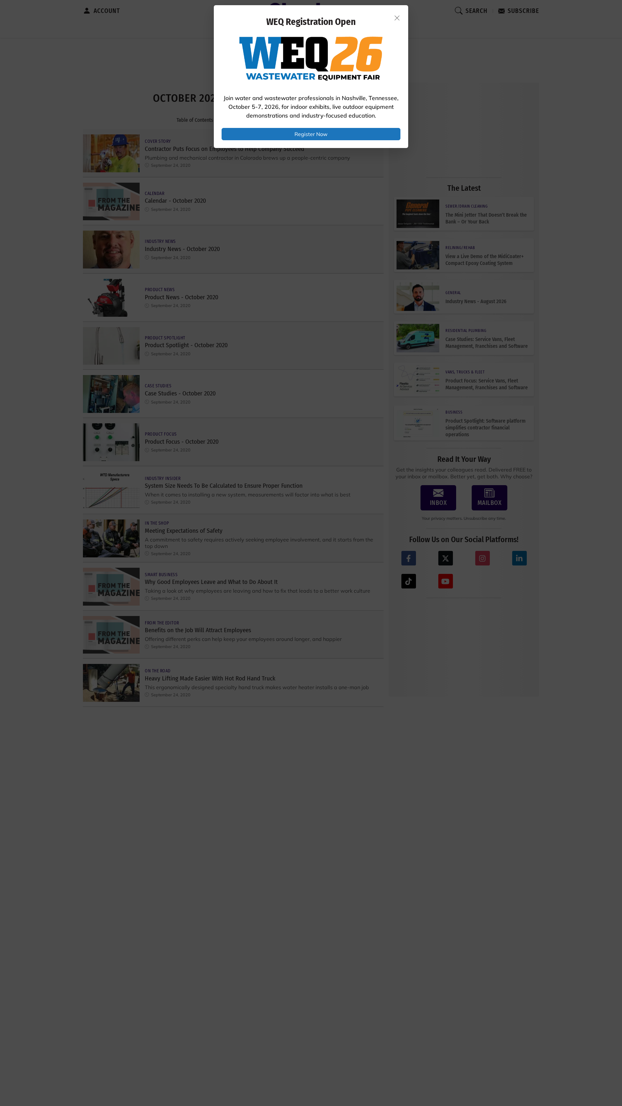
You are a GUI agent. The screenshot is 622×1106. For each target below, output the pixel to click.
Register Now (311, 134)
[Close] (397, 17)
